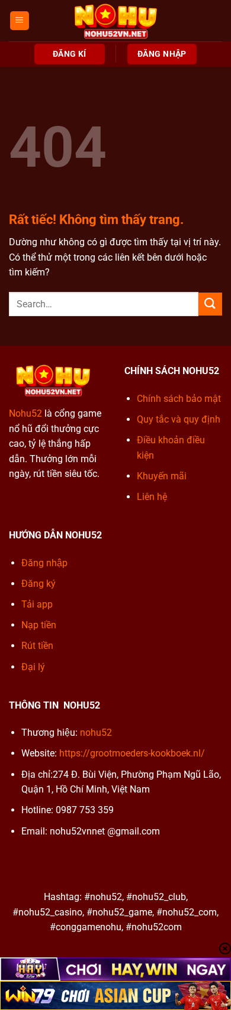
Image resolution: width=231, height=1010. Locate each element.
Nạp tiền (38, 625)
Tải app (37, 604)
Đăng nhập (44, 563)
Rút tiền (37, 645)
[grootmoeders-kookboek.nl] (115, 20)
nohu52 (96, 732)
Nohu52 (25, 413)
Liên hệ (152, 496)
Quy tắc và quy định (178, 419)
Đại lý (33, 667)
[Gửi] (210, 304)
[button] (19, 21)
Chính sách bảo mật (179, 398)
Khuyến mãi (162, 476)
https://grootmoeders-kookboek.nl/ (132, 753)
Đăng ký (38, 583)
